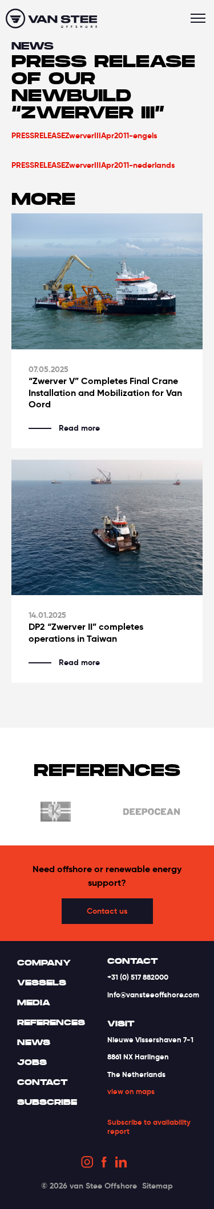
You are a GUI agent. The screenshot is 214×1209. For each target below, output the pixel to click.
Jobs (32, 1062)
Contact (42, 1082)
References (51, 1022)
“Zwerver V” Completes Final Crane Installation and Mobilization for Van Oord (105, 393)
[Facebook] (104, 1164)
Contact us (107, 911)
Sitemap (157, 1186)
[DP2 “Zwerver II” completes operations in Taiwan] (107, 528)
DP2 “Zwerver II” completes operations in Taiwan (86, 633)
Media (33, 1002)
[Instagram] (87, 1163)
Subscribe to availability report (149, 1127)
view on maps (131, 1091)
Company (44, 962)
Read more (79, 428)
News (32, 46)
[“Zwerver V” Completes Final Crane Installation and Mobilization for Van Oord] (107, 281)
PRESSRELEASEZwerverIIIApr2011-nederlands (93, 165)
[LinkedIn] (121, 1163)
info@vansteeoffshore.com (153, 995)
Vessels (41, 982)
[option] (131, 813)
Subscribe (47, 1102)
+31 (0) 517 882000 (137, 977)
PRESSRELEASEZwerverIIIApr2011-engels (84, 135)
